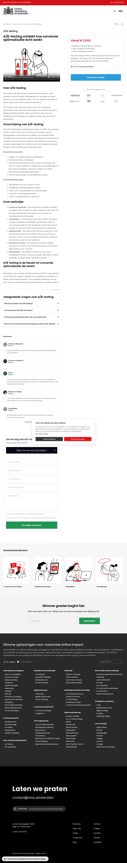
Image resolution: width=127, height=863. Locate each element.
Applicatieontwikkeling (43, 677)
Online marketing (72, 677)
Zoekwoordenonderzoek (104, 694)
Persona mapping (41, 741)
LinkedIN (97, 842)
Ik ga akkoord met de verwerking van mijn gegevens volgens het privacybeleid (32, 518)
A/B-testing (9, 744)
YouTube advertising (11, 711)
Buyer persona (40, 730)
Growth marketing (41, 699)
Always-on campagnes (13, 674)
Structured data (101, 691)
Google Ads (8, 683)
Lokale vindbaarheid (103, 680)
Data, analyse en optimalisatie (22, 24)
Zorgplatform (40, 713)
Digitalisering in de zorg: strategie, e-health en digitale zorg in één (35, 859)
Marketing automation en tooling (77, 690)
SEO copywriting (101, 685)
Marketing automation (73, 702)
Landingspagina (101, 733)
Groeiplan (99, 713)
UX (33, 197)
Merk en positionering (72, 712)
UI (38, 197)
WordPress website (41, 683)
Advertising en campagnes (13, 671)
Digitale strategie (102, 711)
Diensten (8, 24)
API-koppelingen (10, 747)
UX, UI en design (101, 724)
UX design (99, 744)
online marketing (17, 147)
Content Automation (73, 697)
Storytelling (8, 727)
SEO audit (99, 683)
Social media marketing (74, 683)
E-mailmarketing (71, 699)
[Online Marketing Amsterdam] (16, 11)
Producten (77, 837)
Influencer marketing (73, 674)
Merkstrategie (70, 738)
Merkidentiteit (70, 730)
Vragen (97, 828)
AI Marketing (39, 694)
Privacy (97, 837)
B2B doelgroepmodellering (44, 727)
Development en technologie (44, 671)
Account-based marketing (44, 724)
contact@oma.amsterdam (32, 797)
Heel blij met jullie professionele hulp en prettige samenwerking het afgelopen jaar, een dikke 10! (31, 352)
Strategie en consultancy (104, 701)
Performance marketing (13, 697)
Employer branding (72, 716)
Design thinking (101, 727)
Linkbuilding (100, 677)
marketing (13, 113)
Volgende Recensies (32, 422)
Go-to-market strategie (74, 719)
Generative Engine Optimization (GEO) (109, 674)
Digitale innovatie (40, 690)
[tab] (31, 304)
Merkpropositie (71, 736)
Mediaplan (8, 691)
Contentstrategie (11, 724)
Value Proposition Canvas (74, 744)
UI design (99, 738)
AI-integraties (40, 674)
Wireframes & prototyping (105, 747)
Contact (97, 824)
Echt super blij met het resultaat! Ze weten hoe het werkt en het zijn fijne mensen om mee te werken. (30, 416)
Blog (75, 842)
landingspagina (31, 96)
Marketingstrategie (103, 716)
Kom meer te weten (42, 434)
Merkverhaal (70, 741)
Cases (75, 833)
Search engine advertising (13, 705)
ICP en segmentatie (41, 721)
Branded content (10, 722)
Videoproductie (10, 730)
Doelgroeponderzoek (42, 733)
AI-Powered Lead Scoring (74, 694)
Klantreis (99, 730)
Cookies (97, 833)
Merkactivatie (70, 724)
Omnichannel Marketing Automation (78, 705)
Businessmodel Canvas (104, 708)
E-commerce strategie (43, 711)
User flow (99, 741)
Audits (98, 705)
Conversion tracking (11, 677)
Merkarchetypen (72, 727)
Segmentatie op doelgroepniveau (46, 744)
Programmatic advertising (14, 699)
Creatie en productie (11, 718)
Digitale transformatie (42, 697)
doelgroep (7, 116)
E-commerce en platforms (43, 707)
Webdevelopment (41, 680)
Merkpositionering (72, 733)
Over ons (77, 828)
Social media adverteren (13, 708)
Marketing (68, 671)
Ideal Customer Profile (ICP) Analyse (47, 738)
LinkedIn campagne (11, 685)
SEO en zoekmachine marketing (107, 671)
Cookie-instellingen (49, 439)
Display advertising (11, 680)
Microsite (99, 736)
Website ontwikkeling (12, 733)
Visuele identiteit (71, 747)
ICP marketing (40, 736)
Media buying (9, 688)
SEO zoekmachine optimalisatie (107, 688)
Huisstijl (68, 722)
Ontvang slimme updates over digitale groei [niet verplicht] (27, 513)
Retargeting (9, 702)
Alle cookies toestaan (78, 439)
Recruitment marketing (74, 680)
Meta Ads (8, 694)
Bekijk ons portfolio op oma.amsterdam (17, 2)
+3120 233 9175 (19, 832)
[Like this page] (115, 24)
